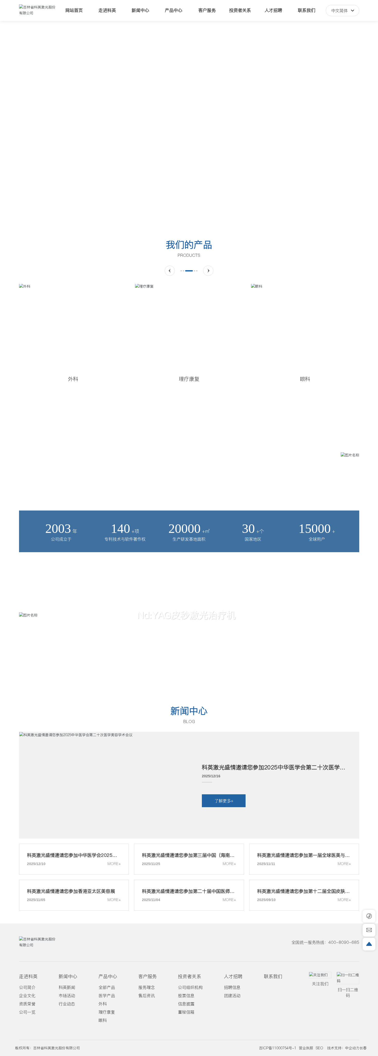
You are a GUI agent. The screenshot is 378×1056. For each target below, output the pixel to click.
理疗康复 (189, 379)
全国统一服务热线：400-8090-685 (325, 942)
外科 (73, 379)
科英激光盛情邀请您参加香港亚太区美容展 (71, 891)
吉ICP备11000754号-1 (277, 1048)
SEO (319, 1048)
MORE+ (114, 863)
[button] (174, 214)
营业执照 (306, 1048)
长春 (363, 1048)
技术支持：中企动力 (343, 1048)
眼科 (305, 379)
